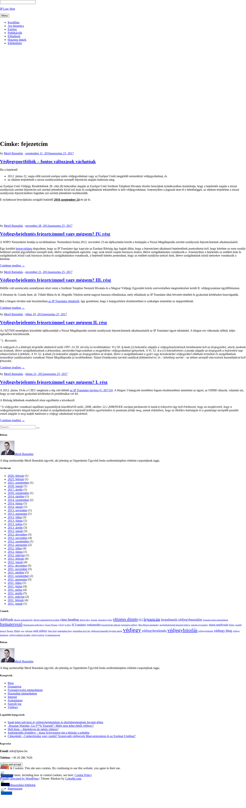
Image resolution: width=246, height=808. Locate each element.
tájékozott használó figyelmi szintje (106, 631)
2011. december (17, 565)
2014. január (15, 506)
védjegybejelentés (154, 630)
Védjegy (13, 707)
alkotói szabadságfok (23, 620)
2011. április (15, 593)
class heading (69, 619)
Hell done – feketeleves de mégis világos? (33, 729)
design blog (85, 620)
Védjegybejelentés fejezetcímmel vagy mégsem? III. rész (55, 279)
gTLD (61, 625)
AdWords (6, 619)
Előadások (14, 36)
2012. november (17, 538)
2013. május (15, 524)
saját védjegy (40, 630)
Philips (17, 631)
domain (94, 620)
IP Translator (79, 624)
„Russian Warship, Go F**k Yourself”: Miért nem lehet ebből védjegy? (51, 725)
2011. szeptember (18, 576)
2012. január (15, 562)
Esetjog (12, 29)
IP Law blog (7, 8)
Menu (5, 15)
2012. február (16, 558)
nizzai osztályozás (218, 624)
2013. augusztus (17, 513)
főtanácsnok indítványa (33, 625)
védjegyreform (37, 635)
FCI (141, 619)
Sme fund (52, 631)
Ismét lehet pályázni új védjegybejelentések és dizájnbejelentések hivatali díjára (55, 722)
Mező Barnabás (13, 153)
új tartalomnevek (52, 635)
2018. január (15, 486)
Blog (11, 683)
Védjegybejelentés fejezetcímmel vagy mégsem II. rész (53, 322)
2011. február (16, 600)
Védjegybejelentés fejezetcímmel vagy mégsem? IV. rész (55, 233)
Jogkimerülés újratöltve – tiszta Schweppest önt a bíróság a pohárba (48, 732)
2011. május (15, 589)
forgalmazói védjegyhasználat (181, 619)
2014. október (16, 496)
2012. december (17, 534)
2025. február (16, 479)
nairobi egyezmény (199, 625)
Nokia (231, 625)
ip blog (68, 625)
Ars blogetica (16, 25)
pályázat (28, 631)
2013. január (15, 531)
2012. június (15, 551)
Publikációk (15, 32)
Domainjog (14, 686)
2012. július (15, 548)
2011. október (16, 572)
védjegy (132, 630)
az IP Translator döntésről (63, 301)
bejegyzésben (24, 248)
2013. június (15, 520)
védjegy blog (223, 630)
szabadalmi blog (64, 631)
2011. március (16, 596)
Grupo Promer (51, 625)
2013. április (15, 527)
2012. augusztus (17, 544)
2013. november (17, 510)
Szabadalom (15, 700)
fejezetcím (152, 619)
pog (22, 631)
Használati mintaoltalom (22, 693)
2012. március (16, 555)
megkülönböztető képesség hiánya (175, 625)
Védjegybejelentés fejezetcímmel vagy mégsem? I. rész (54, 382)
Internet (12, 697)
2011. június (15, 586)
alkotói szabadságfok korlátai (46, 620)
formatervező (11, 624)
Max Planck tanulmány (148, 625)
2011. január (15, 603)
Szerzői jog (14, 703)
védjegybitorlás (182, 630)
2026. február (16, 475)
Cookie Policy (83, 775)
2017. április (15, 489)
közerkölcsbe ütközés (111, 625)
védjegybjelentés (205, 631)
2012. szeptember (18, 541)
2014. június (15, 503)
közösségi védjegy (129, 625)
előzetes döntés (125, 619)
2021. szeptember (18, 482)
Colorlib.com (73, 778)
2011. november (17, 569)
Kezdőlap (13, 22)
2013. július (15, 517)
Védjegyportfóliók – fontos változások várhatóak (48, 161)
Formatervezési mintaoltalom (25, 690)
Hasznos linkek (17, 39)
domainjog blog (105, 620)
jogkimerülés (94, 624)
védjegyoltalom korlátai (19, 635)
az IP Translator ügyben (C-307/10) (91, 390)
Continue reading (12, 265)
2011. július (15, 582)
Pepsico (10, 631)
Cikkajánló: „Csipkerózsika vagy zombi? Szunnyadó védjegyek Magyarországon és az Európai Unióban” (72, 736)
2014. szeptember (18, 500)
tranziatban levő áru (81, 631)
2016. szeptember (18, 493)
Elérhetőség (15, 43)
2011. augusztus (17, 579)
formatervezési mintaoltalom (215, 620)
